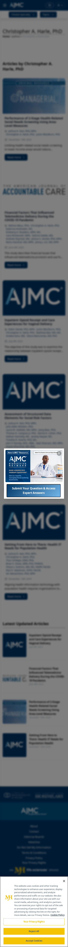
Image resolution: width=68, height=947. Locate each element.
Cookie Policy (58, 915)
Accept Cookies (34, 940)
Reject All (34, 931)
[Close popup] (59, 453)
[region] (34, 911)
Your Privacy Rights (33, 921)
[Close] (64, 881)
